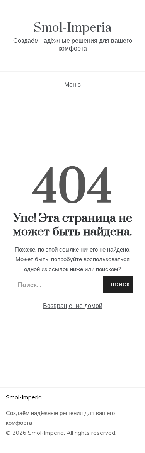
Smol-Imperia (73, 28)
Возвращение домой (72, 305)
